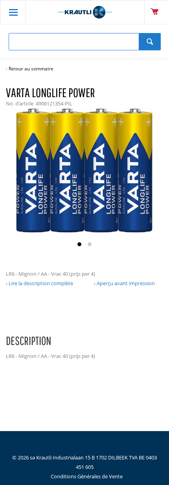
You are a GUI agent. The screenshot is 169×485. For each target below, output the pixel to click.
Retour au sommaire (31, 68)
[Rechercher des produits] (150, 41)
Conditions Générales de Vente (87, 476)
